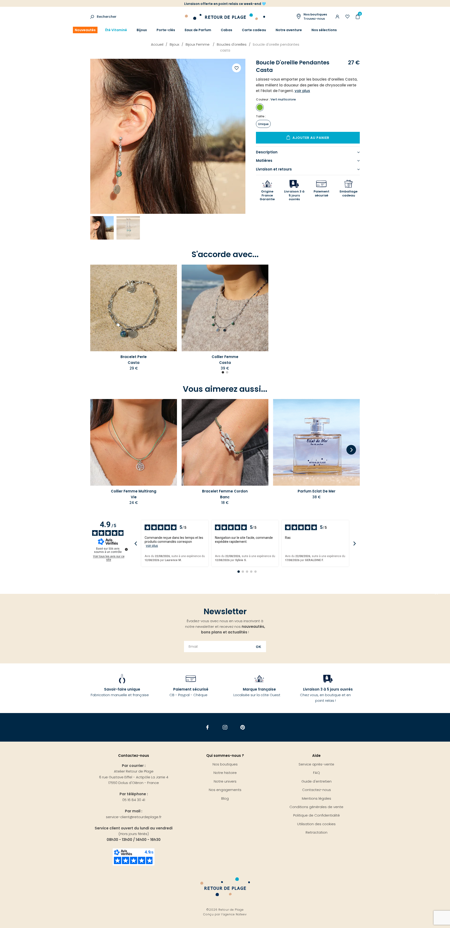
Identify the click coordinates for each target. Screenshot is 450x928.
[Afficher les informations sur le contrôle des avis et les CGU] (126, 549)
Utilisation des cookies (316, 823)
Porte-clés (166, 30)
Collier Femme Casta (225, 359)
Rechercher (106, 16)
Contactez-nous (316, 789)
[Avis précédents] (135, 543)
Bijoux (142, 30)
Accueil (157, 44)
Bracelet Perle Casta (133, 359)
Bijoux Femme (198, 44)
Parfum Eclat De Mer (316, 491)
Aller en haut (436, 593)
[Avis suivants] (354, 543)
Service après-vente (316, 764)
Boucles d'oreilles (232, 44)
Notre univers (225, 781)
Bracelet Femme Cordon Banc (225, 494)
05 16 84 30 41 (133, 799)
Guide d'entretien (316, 781)
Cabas (226, 30)
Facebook (207, 727)
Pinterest (243, 727)
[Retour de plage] (225, 16)
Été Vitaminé (116, 30)
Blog (225, 798)
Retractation (316, 832)
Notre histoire (225, 772)
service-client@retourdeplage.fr (133, 816)
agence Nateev (235, 914)
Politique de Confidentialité (316, 815)
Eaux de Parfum (198, 30)
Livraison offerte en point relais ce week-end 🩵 (225, 3)
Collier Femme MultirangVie (133, 494)
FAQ (316, 772)
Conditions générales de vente (316, 806)
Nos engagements (225, 789)
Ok (258, 647)
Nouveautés (85, 30)
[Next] (351, 450)
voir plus (152, 545)
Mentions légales (316, 798)
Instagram (225, 727)
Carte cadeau (254, 30)
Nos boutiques (225, 764)
